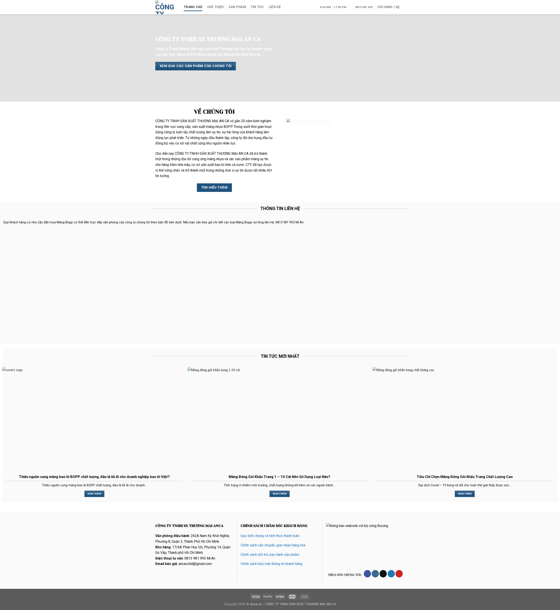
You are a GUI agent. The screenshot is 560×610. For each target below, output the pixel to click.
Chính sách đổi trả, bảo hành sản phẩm (270, 555)
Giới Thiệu (215, 7)
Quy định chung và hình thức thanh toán (270, 536)
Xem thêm (94, 493)
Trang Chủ (193, 7)
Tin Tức (257, 7)
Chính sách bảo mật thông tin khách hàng (271, 564)
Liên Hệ (275, 7)
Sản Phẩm (237, 7)
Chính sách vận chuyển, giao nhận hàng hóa (273, 545)
